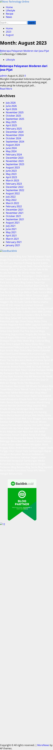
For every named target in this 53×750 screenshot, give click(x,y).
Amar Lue (25, 337)
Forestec (19, 376)
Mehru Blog (45, 289)
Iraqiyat (16, 344)
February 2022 (14, 206)
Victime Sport (42, 360)
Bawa (30, 438)
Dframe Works (21, 272)
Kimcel (17, 259)
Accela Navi (6, 272)
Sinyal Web (31, 415)
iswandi (47, 395)
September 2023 (15, 164)
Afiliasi (44, 428)
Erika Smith (13, 331)
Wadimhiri (5, 276)
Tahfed (14, 392)
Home (9, 7)
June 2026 (11, 106)
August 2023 (13, 167)
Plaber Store (16, 269)
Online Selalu (22, 421)
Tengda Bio (31, 334)
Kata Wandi (20, 402)
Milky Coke (26, 363)
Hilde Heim (36, 272)
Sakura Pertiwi (8, 425)
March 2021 (12, 238)
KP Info (9, 305)
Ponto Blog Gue (38, 347)
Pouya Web (16, 340)
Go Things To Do (15, 383)
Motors (4, 256)
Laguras (36, 324)
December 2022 (14, 187)
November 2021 (15, 212)
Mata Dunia (13, 389)
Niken (44, 392)
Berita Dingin (38, 464)
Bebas (48, 438)
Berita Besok (7, 418)
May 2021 (11, 232)
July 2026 (11, 102)
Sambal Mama (32, 301)
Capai (34, 447)
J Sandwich (13, 379)
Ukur (11, 451)
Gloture (10, 327)
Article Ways (13, 350)
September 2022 (15, 190)
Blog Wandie (36, 408)
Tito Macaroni (32, 383)
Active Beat (14, 370)
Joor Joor (24, 347)
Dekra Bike (26, 350)
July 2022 (11, 196)
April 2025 (11, 125)
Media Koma (44, 415)
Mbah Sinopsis (34, 295)
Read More (6, 88)
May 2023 (11, 174)
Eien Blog (5, 318)
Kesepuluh (17, 460)
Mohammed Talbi (9, 347)
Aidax (17, 305)
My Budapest (7, 373)
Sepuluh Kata (23, 464)
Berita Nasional (15, 415)
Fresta (15, 298)
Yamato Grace (17, 289)
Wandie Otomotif (17, 405)
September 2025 (15, 119)
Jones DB (24, 386)
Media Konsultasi (16, 470)
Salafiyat (28, 285)
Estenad (38, 305)
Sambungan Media (34, 460)
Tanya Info (32, 470)
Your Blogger (34, 418)
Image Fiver (6, 259)
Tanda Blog (37, 467)
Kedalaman (38, 454)
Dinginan (5, 454)
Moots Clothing (36, 308)
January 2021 (13, 245)
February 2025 (14, 128)
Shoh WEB (37, 311)
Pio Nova (26, 344)
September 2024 (15, 141)
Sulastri (26, 311)
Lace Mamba (15, 263)
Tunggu (4, 451)
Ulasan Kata (21, 451)
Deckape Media (44, 370)
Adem (26, 444)
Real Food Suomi (9, 353)
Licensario (34, 357)
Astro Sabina (13, 282)
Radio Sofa (36, 395)
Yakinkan (25, 457)
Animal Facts (18, 366)
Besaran (26, 454)
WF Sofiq (23, 318)
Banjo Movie (36, 373)
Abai (25, 431)
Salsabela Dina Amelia (12, 412)
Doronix (40, 259)
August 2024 (13, 144)
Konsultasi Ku (7, 464)
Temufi (3, 337)
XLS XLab (37, 366)
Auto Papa (35, 279)
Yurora (42, 292)
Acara (3, 431)
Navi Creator (23, 395)
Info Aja (12, 428)
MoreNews (43, 745)
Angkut (24, 434)
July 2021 (11, 225)
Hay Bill (28, 376)
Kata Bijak (13, 295)
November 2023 (15, 161)
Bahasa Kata (15, 473)
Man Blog (35, 392)
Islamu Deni (31, 289)
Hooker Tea (44, 334)
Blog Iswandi (34, 405)
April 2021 (11, 235)
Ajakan (19, 444)
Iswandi (43, 399)
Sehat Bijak (23, 428)
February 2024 (14, 154)
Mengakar (35, 444)
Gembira (15, 457)
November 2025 (15, 112)
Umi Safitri (37, 425)
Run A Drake (22, 373)
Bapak (47, 451)
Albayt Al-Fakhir (20, 279)
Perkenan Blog (8, 467)
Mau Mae (5, 392)
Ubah (50, 447)
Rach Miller (25, 324)
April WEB (25, 298)
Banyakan (16, 454)
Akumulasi (5, 434)
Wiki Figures (19, 266)
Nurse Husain (14, 311)
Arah (38, 434)
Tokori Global (28, 370)
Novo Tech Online (14, 314)
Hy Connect (27, 305)
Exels (44, 324)
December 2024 (14, 131)
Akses (45, 444)
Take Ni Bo (42, 269)
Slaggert (4, 301)
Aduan (11, 444)
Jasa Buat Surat (18, 308)
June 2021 (11, 229)
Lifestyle (10, 10)
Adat (19, 431)
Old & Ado (38, 363)
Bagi (43, 434)
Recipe (9, 13)
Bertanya (35, 428)
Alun (30, 431)
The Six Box (12, 360)
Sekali (42, 457)
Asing (32, 434)
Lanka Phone (28, 259)
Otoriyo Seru (13, 363)
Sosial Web (20, 418)
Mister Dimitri (35, 318)
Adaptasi (12, 431)
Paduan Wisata (38, 421)
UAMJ (28, 366)
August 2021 (13, 222)
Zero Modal (29, 269)
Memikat (5, 457)
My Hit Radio (17, 301)
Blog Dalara (26, 282)
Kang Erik (46, 389)
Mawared (24, 353)
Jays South (5, 298)
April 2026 (11, 109)
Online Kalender (41, 350)
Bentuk (21, 441)
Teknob (25, 389)
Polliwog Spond (31, 263)
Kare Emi (36, 337)
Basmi (3, 438)
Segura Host (18, 334)
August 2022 (13, 193)
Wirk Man (24, 392)
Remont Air (39, 376)
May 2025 (11, 122)
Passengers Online (32, 276)
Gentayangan (36, 451)
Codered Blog (42, 340)
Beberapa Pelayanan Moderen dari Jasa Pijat (24, 50)
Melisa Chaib (31, 292)
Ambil (42, 431)
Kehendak (5, 460)
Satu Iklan (47, 418)
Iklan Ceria (39, 285)
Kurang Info (31, 412)
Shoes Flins (37, 344)
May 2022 (11, 200)
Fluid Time (5, 344)
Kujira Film (14, 337)
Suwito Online (7, 395)
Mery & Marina (43, 314)
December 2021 (14, 209)
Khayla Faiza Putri (28, 399)
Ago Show (20, 321)
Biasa (14, 441)
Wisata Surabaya (39, 386)
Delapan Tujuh (43, 256)
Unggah (42, 447)
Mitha (22, 295)
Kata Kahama (16, 285)
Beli (24, 438)
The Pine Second (29, 331)
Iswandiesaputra (9, 399)
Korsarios (35, 353)
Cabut (38, 441)
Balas (10, 438)
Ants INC (16, 276)
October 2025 (13, 115)
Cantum (46, 441)
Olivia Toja (17, 292)
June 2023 (11, 170)
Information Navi (9, 386)
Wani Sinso (37, 298)
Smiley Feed (34, 327)
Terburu (30, 441)
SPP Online (21, 327)
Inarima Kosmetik (18, 357)
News (9, 17)
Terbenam (39, 438)
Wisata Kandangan (18, 408)
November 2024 (15, 135)
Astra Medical (27, 360)
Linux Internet (27, 379)
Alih (36, 431)
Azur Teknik (28, 256)
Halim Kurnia (23, 425)
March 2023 (12, 180)
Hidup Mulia (33, 321)
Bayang (18, 438)
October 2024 (13, 138)
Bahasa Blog (23, 467)
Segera (35, 457)
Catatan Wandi (35, 402)
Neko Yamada (34, 266)
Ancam (16, 434)
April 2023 (11, 177)
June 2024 (11, 148)
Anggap (4, 447)
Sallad (14, 318)
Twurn (37, 282)
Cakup (3, 444)
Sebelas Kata (7, 421)
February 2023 (14, 183)
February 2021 (14, 242)
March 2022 (12, 203)
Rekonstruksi (7, 321)
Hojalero (29, 314)
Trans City (34, 389)
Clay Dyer (8, 376)
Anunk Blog (15, 256)
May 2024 (11, 151)
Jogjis (46, 295)
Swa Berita (6, 292)
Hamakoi (5, 308)
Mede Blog (28, 340)
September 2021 (15, 219)
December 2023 (14, 157)
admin (4, 75)
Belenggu (5, 441)
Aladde (47, 298)
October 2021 (13, 216)
